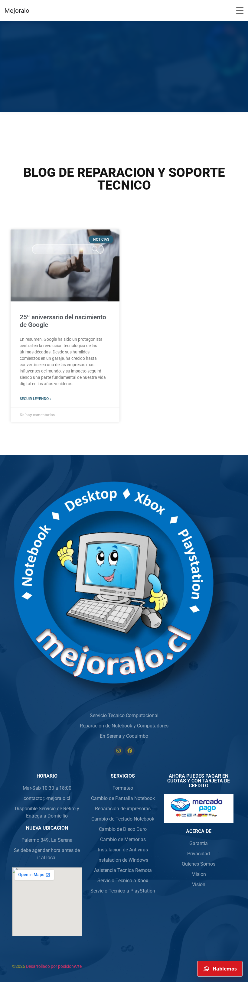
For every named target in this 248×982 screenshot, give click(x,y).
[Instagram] (118, 751)
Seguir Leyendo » (35, 399)
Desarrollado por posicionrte (54, 966)
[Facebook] (130, 751)
